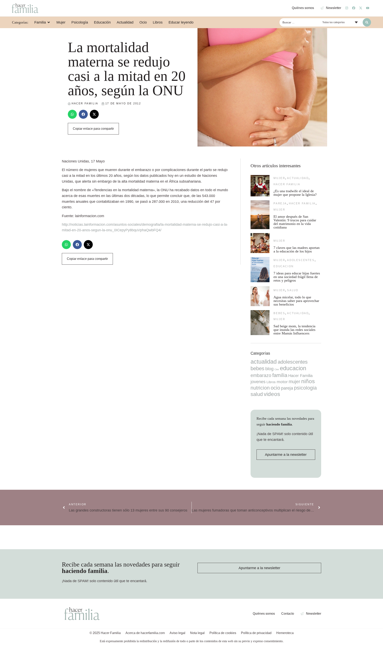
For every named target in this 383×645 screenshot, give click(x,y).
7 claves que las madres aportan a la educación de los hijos (296, 249)
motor (282, 381)
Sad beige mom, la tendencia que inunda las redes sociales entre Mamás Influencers (294, 329)
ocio (275, 388)
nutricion (260, 388)
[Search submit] (367, 22)
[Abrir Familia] (48, 22)
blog (269, 368)
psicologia (305, 388)
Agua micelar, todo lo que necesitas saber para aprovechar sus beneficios (296, 300)
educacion (283, 266)
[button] (72, 114)
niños (308, 381)
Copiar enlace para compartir (93, 128)
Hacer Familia (286, 184)
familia (279, 375)
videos (272, 394)
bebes (279, 313)
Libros (271, 382)
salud (292, 290)
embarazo (261, 375)
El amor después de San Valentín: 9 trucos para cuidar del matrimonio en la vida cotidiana (294, 222)
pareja (280, 203)
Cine (276, 369)
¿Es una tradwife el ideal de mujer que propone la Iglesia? (295, 193)
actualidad (298, 178)
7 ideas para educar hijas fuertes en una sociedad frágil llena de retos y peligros (296, 276)
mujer (279, 178)
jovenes (258, 381)
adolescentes (300, 260)
